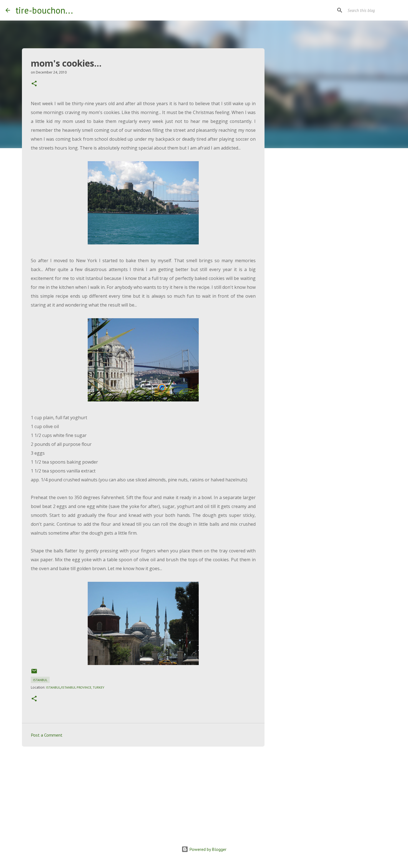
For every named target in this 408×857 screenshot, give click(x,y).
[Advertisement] (143, 794)
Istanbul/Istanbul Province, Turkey (75, 687)
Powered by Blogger (207, 849)
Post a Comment (46, 735)
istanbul (40, 680)
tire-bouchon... (44, 10)
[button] (34, 84)
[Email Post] (34, 673)
